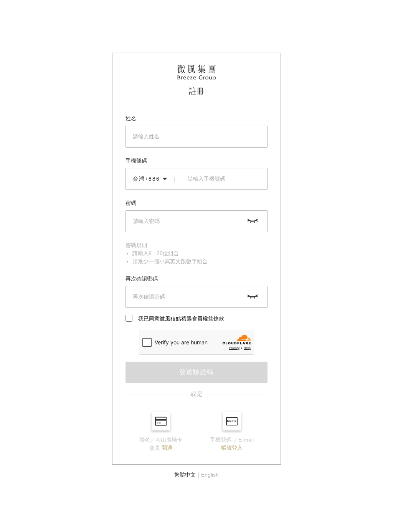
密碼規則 (136, 245)
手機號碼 (136, 161)
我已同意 (181, 319)
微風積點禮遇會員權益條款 (192, 319)
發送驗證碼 (197, 372)
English (210, 475)
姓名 (130, 118)
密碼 (130, 203)
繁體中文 (185, 475)
